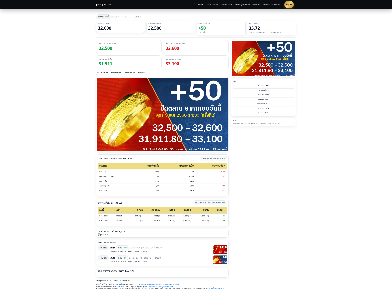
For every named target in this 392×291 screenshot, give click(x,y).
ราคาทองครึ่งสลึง (263, 90)
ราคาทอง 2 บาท (263, 113)
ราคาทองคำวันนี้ (212, 5)
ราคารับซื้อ (256, 5)
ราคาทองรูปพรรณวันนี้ (242, 5)
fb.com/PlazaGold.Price (166, 286)
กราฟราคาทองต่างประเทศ (171, 284)
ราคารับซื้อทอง (212, 288)
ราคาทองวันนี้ (130, 73)
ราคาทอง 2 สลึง (263, 99)
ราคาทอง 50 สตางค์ (263, 104)
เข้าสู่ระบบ (289, 5)
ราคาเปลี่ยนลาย (116, 73)
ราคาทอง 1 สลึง (226, 5)
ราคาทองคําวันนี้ (117, 284)
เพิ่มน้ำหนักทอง (102, 73)
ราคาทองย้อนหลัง (143, 284)
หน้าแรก (201, 5)
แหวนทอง (152, 284)
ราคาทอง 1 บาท (263, 108)
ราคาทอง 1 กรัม (263, 86)
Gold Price (158, 284)
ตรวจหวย (221, 288)
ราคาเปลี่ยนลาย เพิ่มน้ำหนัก (272, 5)
